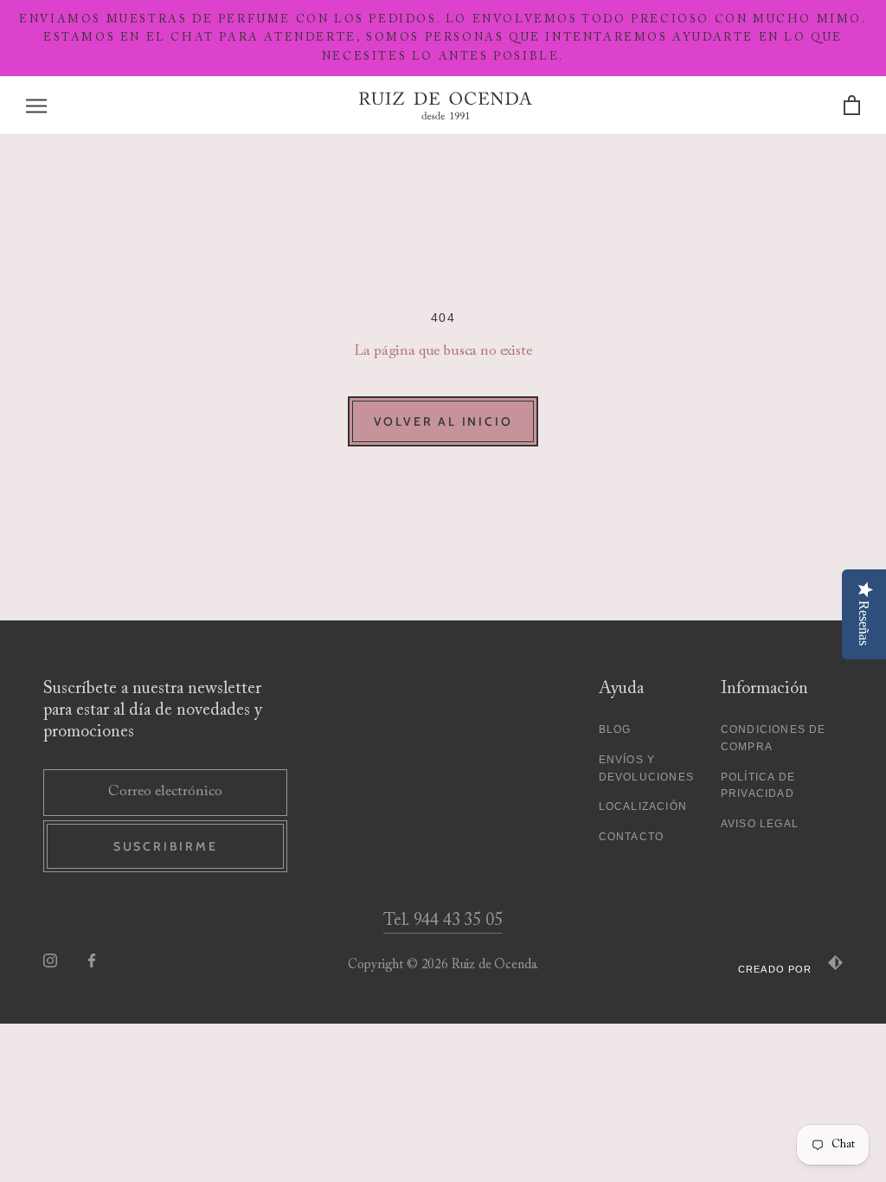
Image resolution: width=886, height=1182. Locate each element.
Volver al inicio (443, 421)
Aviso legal (760, 824)
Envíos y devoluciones (646, 768)
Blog (615, 729)
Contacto (631, 837)
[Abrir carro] (852, 106)
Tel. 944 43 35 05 (442, 920)
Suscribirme (165, 846)
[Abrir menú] (36, 106)
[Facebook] (92, 961)
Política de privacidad (758, 785)
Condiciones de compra (773, 738)
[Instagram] (50, 961)
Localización (643, 806)
